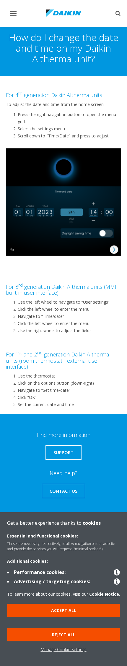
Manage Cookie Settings (64, 649)
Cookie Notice (104, 594)
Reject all (63, 635)
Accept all (63, 610)
